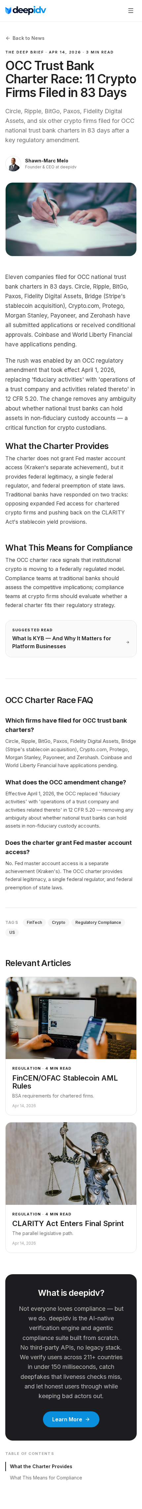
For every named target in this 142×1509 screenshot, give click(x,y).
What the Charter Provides (41, 1466)
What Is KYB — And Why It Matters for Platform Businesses (61, 642)
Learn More (67, 1419)
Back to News (29, 38)
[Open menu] (131, 11)
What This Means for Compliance (46, 1477)
